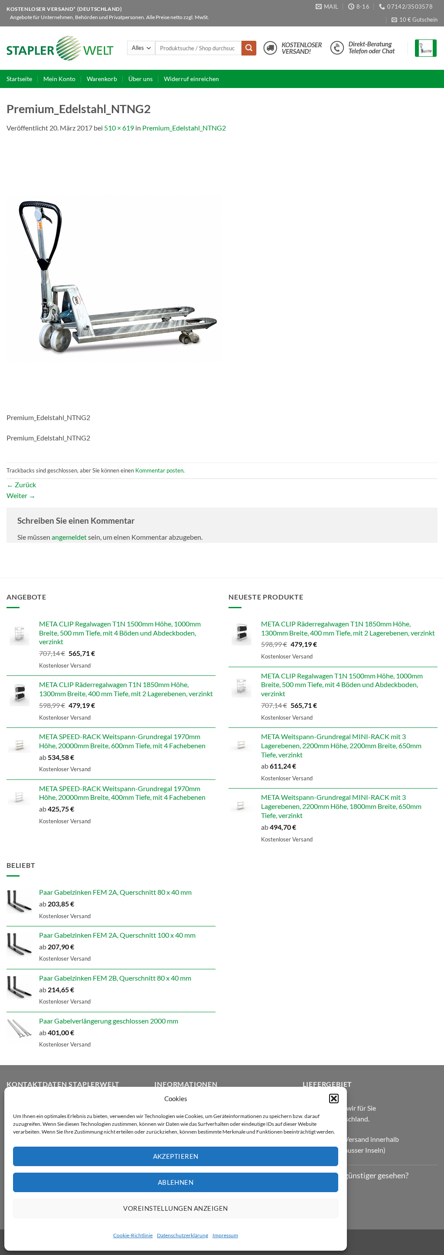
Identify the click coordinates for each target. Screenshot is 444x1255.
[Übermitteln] (249, 48)
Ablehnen (176, 1182)
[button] (334, 1098)
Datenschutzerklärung (182, 1235)
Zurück (21, 484)
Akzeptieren (176, 1156)
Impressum (225, 1235)
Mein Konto (59, 78)
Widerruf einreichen (191, 78)
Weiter (21, 495)
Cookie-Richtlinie (133, 1235)
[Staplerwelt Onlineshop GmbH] (60, 48)
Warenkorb (102, 78)
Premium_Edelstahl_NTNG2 (184, 128)
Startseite (19, 78)
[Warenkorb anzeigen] (426, 48)
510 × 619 (119, 128)
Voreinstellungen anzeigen (175, 1208)
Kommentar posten (159, 470)
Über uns (140, 78)
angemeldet (69, 537)
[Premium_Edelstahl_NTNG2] (117, 277)
